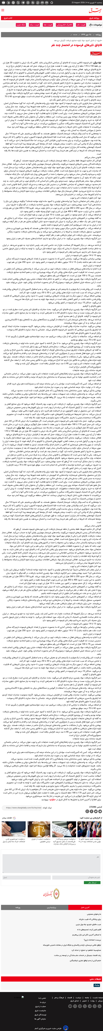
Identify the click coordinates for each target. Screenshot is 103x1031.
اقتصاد (69, 997)
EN (46, 2)
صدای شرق (74, 1000)
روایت (92, 1000)
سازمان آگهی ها (40, 1019)
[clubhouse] (8, 3)
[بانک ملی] (51, 899)
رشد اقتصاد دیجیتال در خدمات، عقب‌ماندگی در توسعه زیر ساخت (77, 955)
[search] (38, 3)
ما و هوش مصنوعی (94, 914)
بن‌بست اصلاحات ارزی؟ (92, 940)
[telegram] (23, 3)
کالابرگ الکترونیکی (64, 24)
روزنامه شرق (94, 18)
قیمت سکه (34, 24)
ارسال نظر (92, 883)
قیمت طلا (48, 24)
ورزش (100, 1000)
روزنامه (98, 34)
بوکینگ (96, 985)
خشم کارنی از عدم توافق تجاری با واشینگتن (85, 960)
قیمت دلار (81, 24)
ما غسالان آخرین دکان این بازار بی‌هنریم (86, 934)
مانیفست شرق (40, 1010)
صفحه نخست (97, 997)
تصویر (84, 1000)
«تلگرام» (52, 799)
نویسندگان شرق (40, 1014)
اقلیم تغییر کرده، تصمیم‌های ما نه (89, 929)
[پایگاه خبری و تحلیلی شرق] (95, 10)
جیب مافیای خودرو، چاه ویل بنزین (88, 924)
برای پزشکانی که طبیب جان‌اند (90, 919)
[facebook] (91, 811)
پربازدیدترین (51, 907)
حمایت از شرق (40, 1006)
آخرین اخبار (85, 907)
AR (42, 2)
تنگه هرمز (21, 24)
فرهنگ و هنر (59, 997)
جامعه (87, 997)
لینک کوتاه (47, 807)
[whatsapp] (87, 811)
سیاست (78, 997)
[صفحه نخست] (51, 3)
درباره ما (43, 1002)
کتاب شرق (8, 18)
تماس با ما (42, 998)
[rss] (33, 3)
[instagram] (28, 3)
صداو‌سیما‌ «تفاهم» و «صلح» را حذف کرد (86, 950)
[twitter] (18, 3)
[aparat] (13, 3)
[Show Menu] (3, 8)
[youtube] (3, 3)
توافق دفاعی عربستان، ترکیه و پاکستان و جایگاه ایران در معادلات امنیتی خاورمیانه (72, 945)
